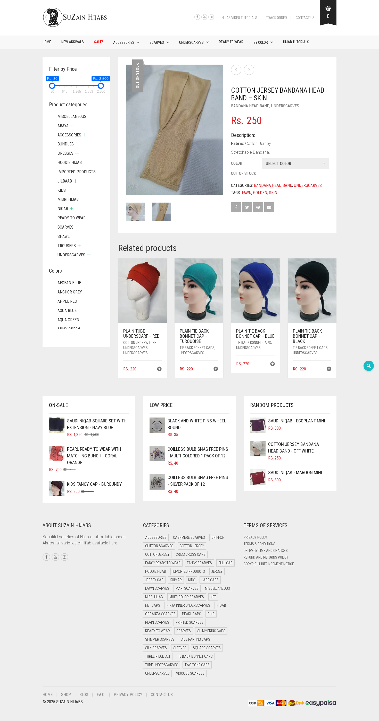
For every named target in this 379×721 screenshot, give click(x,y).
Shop (66, 694)
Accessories (123, 42)
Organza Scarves (160, 614)
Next (220, 123)
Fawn (246, 192)
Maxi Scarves (187, 588)
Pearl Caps (191, 614)
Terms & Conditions (259, 544)
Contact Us (305, 18)
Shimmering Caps (211, 631)
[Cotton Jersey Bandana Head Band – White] (249, 70)
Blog (83, 694)
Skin (273, 192)
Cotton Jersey (135, 343)
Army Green (68, 329)
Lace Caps (210, 580)
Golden (260, 192)
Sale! (98, 42)
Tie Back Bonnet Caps (197, 348)
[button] (159, 369)
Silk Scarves (156, 648)
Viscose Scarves (190, 673)
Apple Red (67, 301)
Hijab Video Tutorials (239, 18)
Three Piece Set (157, 656)
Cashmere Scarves (189, 537)
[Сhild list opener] (72, 125)
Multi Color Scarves (186, 597)
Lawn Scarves (157, 588)
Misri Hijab (68, 199)
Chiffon (217, 537)
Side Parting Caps (195, 639)
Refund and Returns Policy (266, 557)
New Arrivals (72, 42)
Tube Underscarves (161, 665)
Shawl (63, 236)
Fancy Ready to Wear (162, 563)
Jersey (217, 571)
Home (47, 42)
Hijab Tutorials (296, 42)
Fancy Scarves (199, 563)
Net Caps (152, 605)
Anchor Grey (69, 292)
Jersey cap (154, 580)
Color (236, 163)
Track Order (276, 18)
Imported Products (76, 171)
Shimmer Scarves (159, 639)
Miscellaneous (71, 116)
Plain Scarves (157, 622)
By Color (261, 42)
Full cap (225, 563)
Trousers (66, 245)
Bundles (65, 144)
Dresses (65, 153)
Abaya (63, 125)
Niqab (62, 208)
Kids (61, 190)
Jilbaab (64, 181)
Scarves (157, 42)
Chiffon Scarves (159, 546)
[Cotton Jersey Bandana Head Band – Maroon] (236, 70)
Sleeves (179, 648)
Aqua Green (68, 319)
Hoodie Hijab (69, 162)
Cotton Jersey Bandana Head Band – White (34, 2)
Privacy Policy (256, 537)
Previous (128, 123)
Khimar (176, 580)
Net (213, 597)
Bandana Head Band (250, 105)
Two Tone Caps (197, 665)
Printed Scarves (189, 622)
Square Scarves (207, 648)
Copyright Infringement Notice (269, 564)
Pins (211, 614)
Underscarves (191, 42)
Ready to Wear (231, 42)
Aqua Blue (67, 310)
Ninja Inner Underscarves (188, 605)
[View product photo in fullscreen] (214, 186)
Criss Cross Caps (190, 554)
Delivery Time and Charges (266, 551)
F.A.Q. (101, 694)
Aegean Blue (69, 282)
